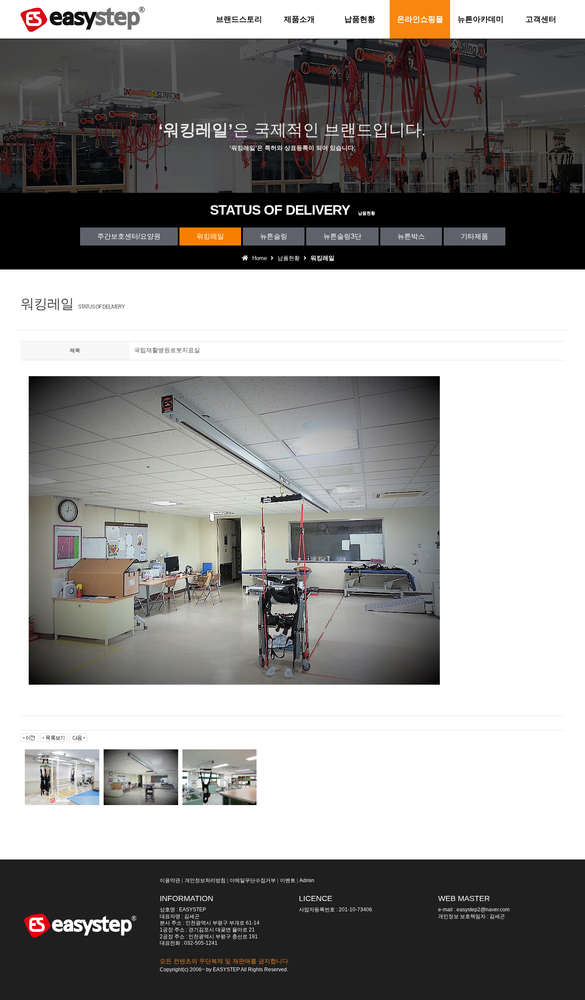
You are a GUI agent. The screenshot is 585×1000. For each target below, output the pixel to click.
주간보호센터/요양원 (129, 236)
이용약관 (170, 880)
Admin (306, 880)
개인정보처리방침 (205, 880)
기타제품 (474, 236)
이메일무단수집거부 (253, 880)
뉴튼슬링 (273, 236)
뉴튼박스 (411, 236)
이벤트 (287, 880)
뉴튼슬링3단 (342, 236)
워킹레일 (210, 236)
